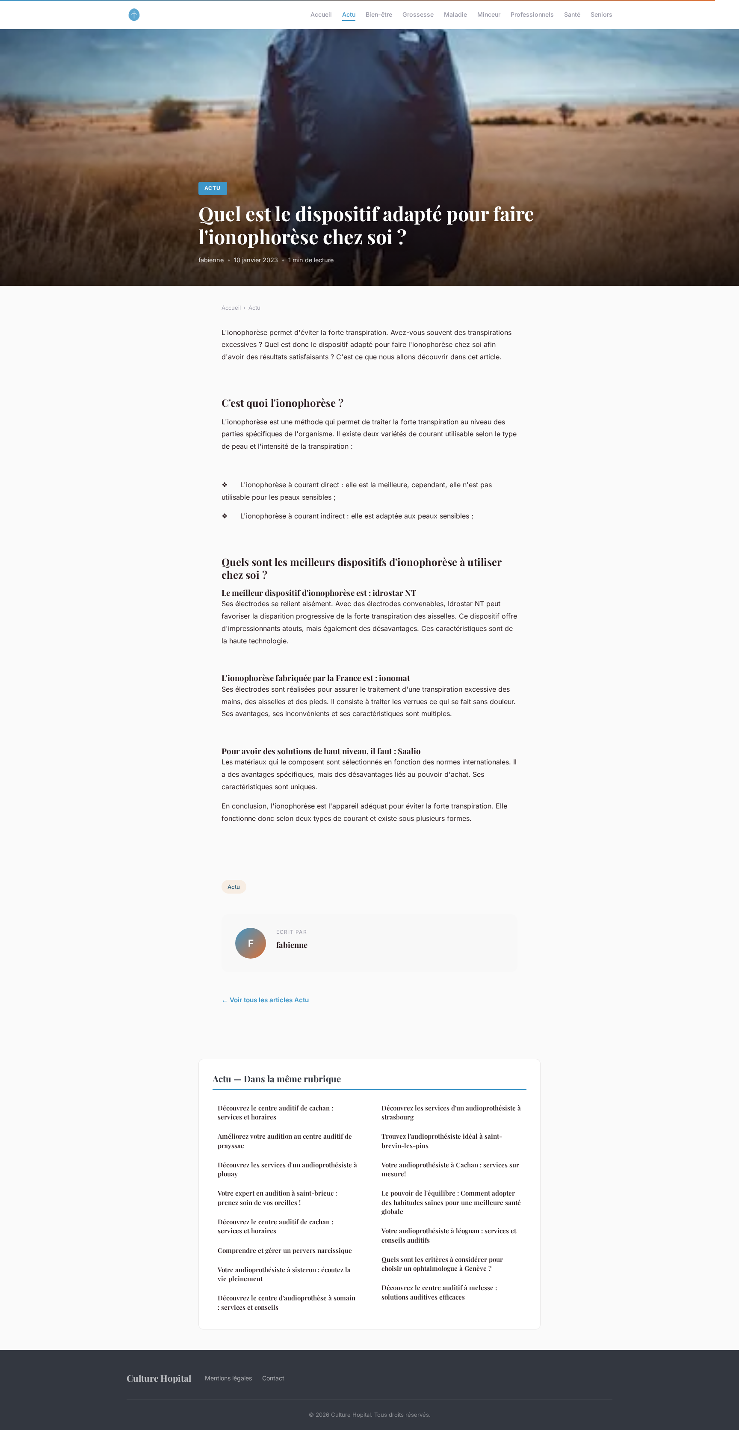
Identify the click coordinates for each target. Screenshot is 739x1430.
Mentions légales (228, 1378)
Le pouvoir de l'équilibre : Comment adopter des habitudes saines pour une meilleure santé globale (451, 1202)
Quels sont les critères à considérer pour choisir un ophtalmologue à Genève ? (442, 1264)
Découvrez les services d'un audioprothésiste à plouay (287, 1169)
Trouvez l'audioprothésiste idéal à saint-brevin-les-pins (441, 1140)
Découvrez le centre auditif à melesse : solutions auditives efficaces (439, 1292)
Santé (572, 14)
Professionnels (532, 14)
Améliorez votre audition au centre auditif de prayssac (285, 1140)
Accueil (321, 14)
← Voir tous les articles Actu (265, 1000)
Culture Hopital (159, 1378)
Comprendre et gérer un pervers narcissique (285, 1250)
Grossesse (418, 14)
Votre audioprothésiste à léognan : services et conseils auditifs (448, 1235)
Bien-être (379, 14)
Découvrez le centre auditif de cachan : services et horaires (275, 1112)
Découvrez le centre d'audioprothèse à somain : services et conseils (286, 1302)
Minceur (488, 14)
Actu (348, 14)
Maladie (455, 14)
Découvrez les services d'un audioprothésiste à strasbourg (451, 1112)
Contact (273, 1378)
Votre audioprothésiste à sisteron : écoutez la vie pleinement (284, 1274)
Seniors (601, 14)
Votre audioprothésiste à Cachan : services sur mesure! (450, 1169)
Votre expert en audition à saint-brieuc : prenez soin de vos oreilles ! (277, 1197)
